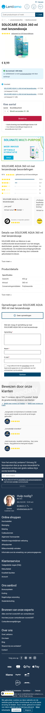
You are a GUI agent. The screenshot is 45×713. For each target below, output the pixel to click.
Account (5, 576)
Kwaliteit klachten (8, 573)
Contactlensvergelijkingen (11, 621)
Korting (4, 593)
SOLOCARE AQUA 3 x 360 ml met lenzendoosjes (20, 94)
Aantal (5, 108)
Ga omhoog (26, 690)
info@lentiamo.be (23, 509)
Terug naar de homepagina (13, 690)
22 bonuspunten (25, 74)
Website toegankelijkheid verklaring (15, 540)
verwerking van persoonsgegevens (30, 480)
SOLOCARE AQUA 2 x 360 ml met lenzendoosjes (20, 88)
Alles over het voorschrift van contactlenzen (18, 614)
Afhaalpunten (7, 544)
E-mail (7, 357)
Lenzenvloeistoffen (16, 20)
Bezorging (5, 525)
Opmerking (8, 332)
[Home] (2, 19)
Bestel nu (22, 118)
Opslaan (22, 374)
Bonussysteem (7, 589)
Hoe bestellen (7, 521)
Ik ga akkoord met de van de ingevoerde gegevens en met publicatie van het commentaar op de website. (19, 368)
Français (40, 2)
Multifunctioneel (30, 20)
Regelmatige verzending (11, 597)
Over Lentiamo (7, 634)
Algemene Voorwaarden (10, 537)
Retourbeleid (6, 569)
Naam (6, 348)
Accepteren (16, 710)
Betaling (5, 529)
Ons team (5, 638)
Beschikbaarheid (16, 108)
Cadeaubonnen (7, 533)
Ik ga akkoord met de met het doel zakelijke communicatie (23, 481)
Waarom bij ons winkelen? (11, 646)
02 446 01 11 (21, 506)
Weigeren (28, 710)
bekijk (8, 157)
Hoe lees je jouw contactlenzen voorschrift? (18, 618)
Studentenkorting (8, 601)
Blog (3, 642)
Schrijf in (22, 486)
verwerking (25, 366)
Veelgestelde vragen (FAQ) (11, 565)
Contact (4, 650)
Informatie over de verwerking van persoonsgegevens (21, 552)
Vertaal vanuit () (13, 210)
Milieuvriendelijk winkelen (11, 548)
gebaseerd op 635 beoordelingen (22, 33)
